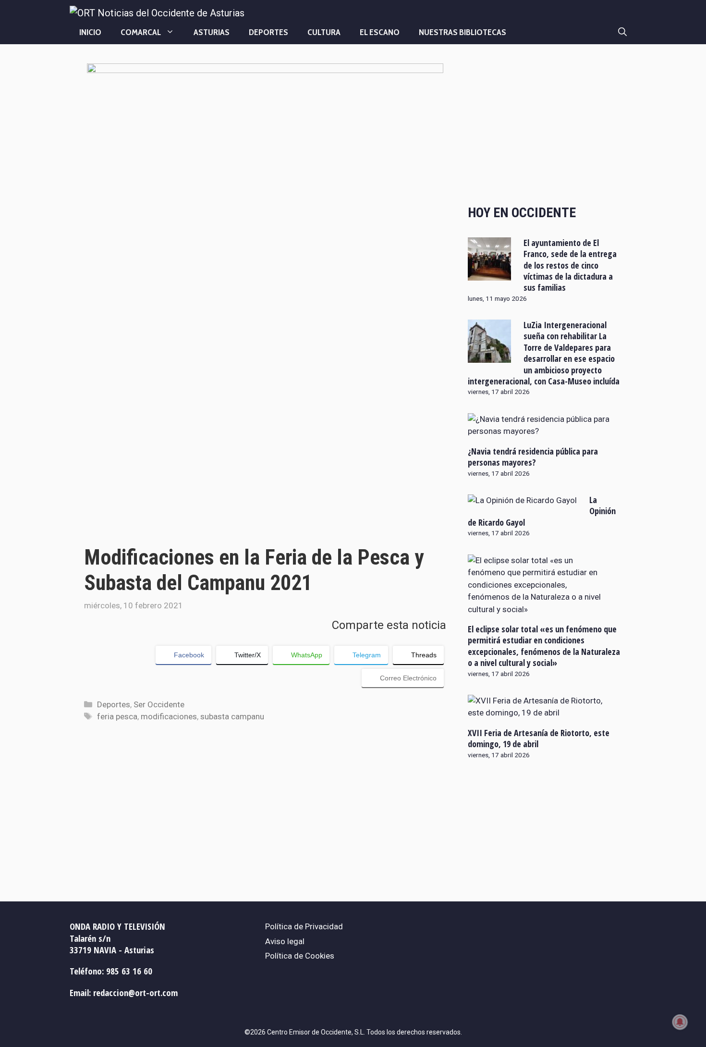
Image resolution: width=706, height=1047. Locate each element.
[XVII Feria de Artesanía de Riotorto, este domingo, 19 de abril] (539, 712)
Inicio (90, 32)
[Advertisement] (545, 126)
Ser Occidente (159, 704)
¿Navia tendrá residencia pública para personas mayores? (533, 456)
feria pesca (117, 716)
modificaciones (169, 716)
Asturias (212, 32)
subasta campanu (232, 716)
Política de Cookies (299, 956)
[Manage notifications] (680, 1022)
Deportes (268, 32)
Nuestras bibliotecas (462, 32)
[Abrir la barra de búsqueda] (622, 32)
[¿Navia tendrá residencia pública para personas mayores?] (539, 431)
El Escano (380, 32)
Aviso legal (284, 941)
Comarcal (141, 32)
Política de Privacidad (304, 926)
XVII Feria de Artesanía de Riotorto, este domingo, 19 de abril (538, 738)
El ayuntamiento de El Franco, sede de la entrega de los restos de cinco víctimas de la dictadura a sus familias (570, 265)
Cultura (324, 32)
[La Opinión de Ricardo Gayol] (522, 500)
